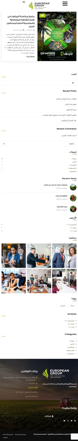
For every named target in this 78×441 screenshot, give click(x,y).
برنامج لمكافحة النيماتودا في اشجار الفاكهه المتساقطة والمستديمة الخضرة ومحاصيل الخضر (20, 21)
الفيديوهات (72, 168)
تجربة (72, 306)
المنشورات (72, 171)
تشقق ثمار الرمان (70, 104)
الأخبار (74, 162)
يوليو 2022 (73, 228)
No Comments (17, 30)
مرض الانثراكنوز (71, 110)
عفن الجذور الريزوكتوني (68, 120)
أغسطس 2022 (71, 225)
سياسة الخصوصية (20, 434)
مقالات (74, 159)
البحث (73, 74)
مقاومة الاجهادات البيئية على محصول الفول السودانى (59, 115)
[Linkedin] (71, 420)
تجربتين (63, 306)
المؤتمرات (73, 165)
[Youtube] (64, 420)
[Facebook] (75, 420)
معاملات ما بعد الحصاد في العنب (66, 99)
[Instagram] (68, 420)
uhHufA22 (29, 30)
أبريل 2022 (73, 231)
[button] (49, 416)
